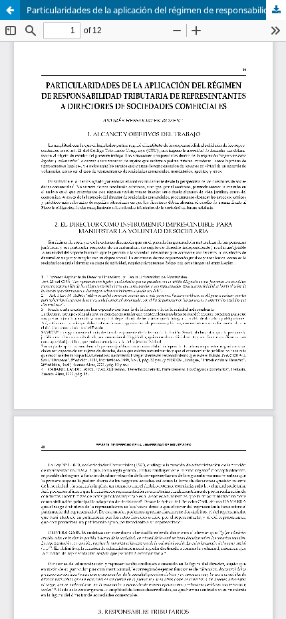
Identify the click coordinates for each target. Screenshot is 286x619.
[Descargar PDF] (276, 10)
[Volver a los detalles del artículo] (10, 10)
